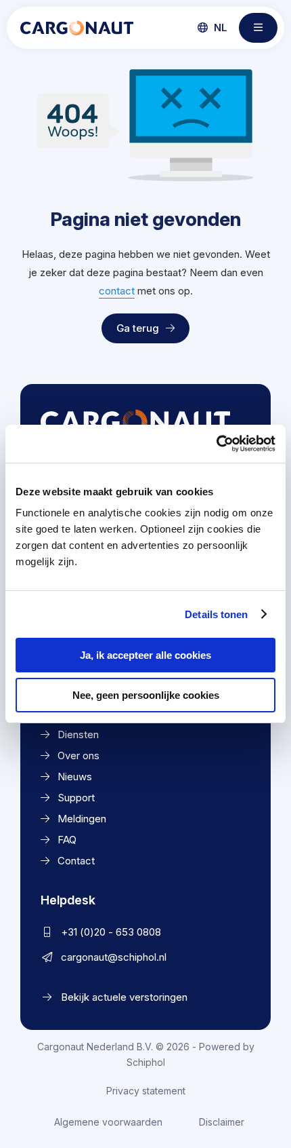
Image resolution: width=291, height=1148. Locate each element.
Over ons (78, 755)
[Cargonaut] (76, 27)
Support (76, 797)
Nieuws (75, 776)
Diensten (78, 734)
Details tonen (216, 614)
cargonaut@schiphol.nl (113, 957)
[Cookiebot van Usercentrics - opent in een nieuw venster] (216, 444)
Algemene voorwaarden (108, 1122)
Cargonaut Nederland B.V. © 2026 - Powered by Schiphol (145, 1054)
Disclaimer (221, 1122)
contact (117, 290)
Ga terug (137, 328)
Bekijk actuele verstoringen (124, 997)
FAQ (67, 839)
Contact (76, 860)
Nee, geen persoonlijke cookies (145, 695)
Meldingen (82, 818)
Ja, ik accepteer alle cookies (145, 655)
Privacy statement (145, 1090)
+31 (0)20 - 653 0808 (111, 931)
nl (219, 27)
